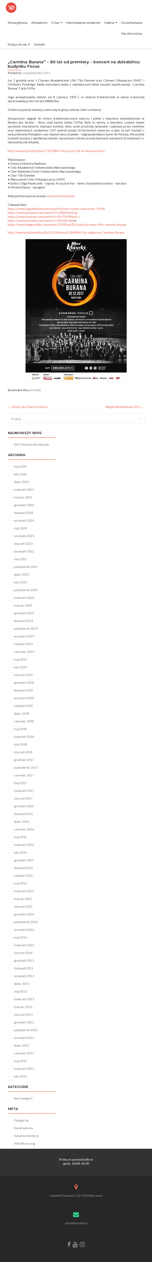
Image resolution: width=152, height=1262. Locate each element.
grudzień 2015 (24, 860)
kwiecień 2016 (24, 844)
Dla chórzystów (131, 33)
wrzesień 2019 (24, 636)
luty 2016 (20, 852)
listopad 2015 (23, 868)
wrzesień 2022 (24, 551)
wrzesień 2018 (24, 698)
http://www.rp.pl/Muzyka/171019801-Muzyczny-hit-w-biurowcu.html (56, 151)
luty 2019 (20, 667)
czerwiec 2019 (24, 651)
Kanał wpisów (23, 1128)
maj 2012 (20, 1061)
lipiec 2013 (21, 983)
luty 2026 (20, 474)
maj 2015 (20, 883)
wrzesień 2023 (24, 536)
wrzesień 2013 (24, 976)
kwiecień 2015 (24, 891)
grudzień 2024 (24, 505)
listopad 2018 (23, 690)
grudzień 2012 (24, 1022)
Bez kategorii (23, 1098)
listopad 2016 (23, 814)
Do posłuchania (131, 22)
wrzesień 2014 (24, 929)
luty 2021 (20, 582)
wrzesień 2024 (24, 520)
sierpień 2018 (23, 706)
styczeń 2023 (23, 543)
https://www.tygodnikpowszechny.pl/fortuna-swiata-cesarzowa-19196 (56, 208)
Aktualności (39, 22)
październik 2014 (26, 922)
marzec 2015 (23, 899)
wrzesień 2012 (24, 1037)
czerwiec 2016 (24, 829)
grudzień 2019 (24, 613)
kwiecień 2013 (24, 999)
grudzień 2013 (24, 960)
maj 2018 (20, 729)
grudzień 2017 (24, 760)
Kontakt (39, 44)
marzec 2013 (23, 1007)
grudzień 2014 (24, 914)
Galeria (109, 22)
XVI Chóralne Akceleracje (31, 444)
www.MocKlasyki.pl (60, 196)
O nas (55, 22)
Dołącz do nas (17, 44)
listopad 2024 (23, 513)
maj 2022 (20, 559)
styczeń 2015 (23, 906)
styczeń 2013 (23, 1014)
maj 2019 (20, 659)
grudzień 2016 (24, 806)
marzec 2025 (23, 497)
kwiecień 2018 (24, 736)
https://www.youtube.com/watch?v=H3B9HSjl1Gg (42, 212)
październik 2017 (26, 767)
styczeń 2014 (23, 953)
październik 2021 (26, 567)
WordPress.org (24, 1143)
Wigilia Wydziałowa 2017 (124, 407)
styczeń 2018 (23, 752)
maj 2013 (20, 991)
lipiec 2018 (21, 713)
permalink (34, 390)
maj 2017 (20, 783)
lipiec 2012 (21, 1045)
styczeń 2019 (23, 675)
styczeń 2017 (23, 798)
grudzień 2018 (24, 682)
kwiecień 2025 (24, 489)
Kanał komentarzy (26, 1135)
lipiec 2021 (21, 574)
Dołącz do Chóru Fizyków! (28, 407)
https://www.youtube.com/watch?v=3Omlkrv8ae (41, 220)
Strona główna (17, 22)
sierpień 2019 (23, 644)
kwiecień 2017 (24, 790)
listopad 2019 (23, 621)
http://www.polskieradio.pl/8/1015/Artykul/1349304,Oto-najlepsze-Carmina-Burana (66, 232)
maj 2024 (20, 528)
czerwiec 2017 (24, 775)
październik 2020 (26, 590)
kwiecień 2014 (24, 945)
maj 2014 (20, 937)
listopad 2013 (23, 968)
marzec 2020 (23, 605)
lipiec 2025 (21, 482)
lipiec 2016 (21, 821)
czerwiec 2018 (24, 721)
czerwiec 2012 (24, 1053)
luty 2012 (20, 1076)
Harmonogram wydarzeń (83, 22)
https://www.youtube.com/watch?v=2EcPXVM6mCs (44, 216)
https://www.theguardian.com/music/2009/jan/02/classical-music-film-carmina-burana (67, 224)
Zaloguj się (21, 1120)
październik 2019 (26, 628)
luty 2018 (20, 744)
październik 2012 (26, 1030)
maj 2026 (20, 466)
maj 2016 (20, 837)
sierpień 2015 (23, 875)
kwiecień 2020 (24, 597)
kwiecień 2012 (24, 1068)
